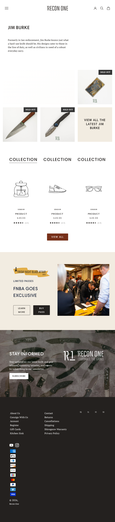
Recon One (14, 504)
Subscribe (19, 376)
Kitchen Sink (17, 433)
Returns (49, 417)
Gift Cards (15, 429)
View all (57, 236)
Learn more (21, 310)
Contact (49, 413)
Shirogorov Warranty (56, 429)
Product (21, 213)
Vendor (21, 209)
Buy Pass (41, 310)
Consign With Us (19, 417)
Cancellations (52, 421)
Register (14, 425)
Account (14, 421)
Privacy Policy (52, 433)
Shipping (49, 425)
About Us (15, 413)
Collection (23, 159)
